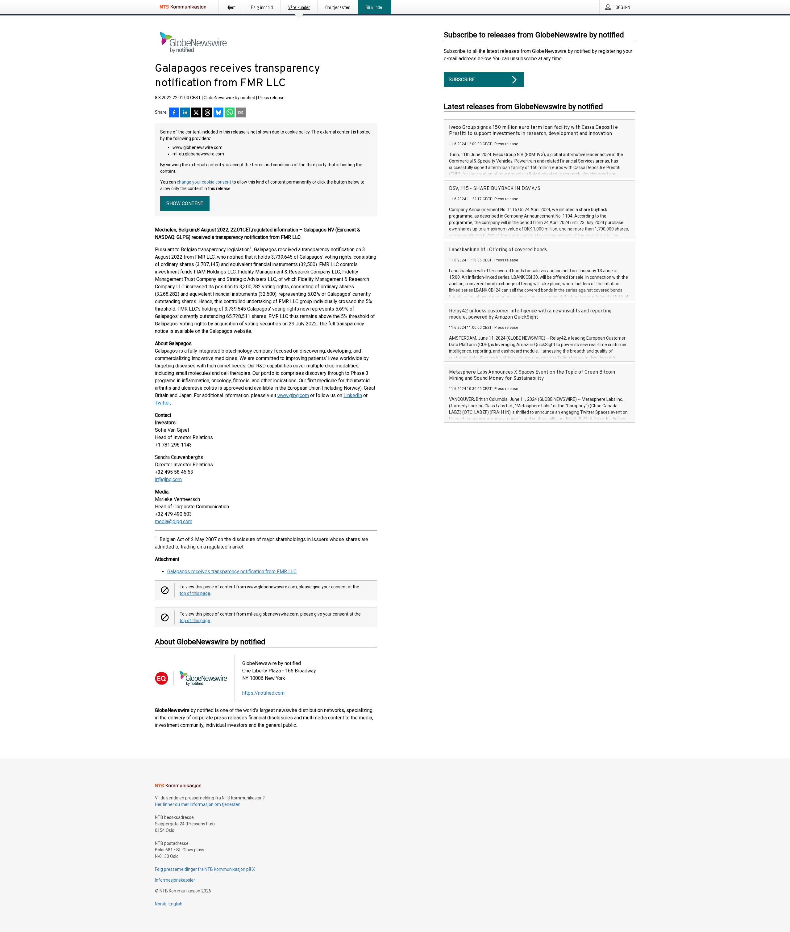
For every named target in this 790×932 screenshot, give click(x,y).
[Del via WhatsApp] (230, 113)
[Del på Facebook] (174, 113)
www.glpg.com (293, 395)
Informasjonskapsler (175, 880)
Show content (184, 203)
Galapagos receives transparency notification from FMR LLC (232, 571)
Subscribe (462, 80)
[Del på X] (196, 113)
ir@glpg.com (168, 479)
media (161, 521)
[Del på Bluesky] (218, 113)
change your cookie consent (204, 182)
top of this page (195, 593)
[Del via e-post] (241, 113)
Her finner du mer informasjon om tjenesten (197, 804)
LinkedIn (352, 395)
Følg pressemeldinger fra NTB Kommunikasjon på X (205, 869)
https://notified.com (263, 693)
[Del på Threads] (207, 113)
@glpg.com (180, 521)
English (175, 903)
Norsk (160, 903)
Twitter (162, 403)
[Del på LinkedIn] (185, 113)
